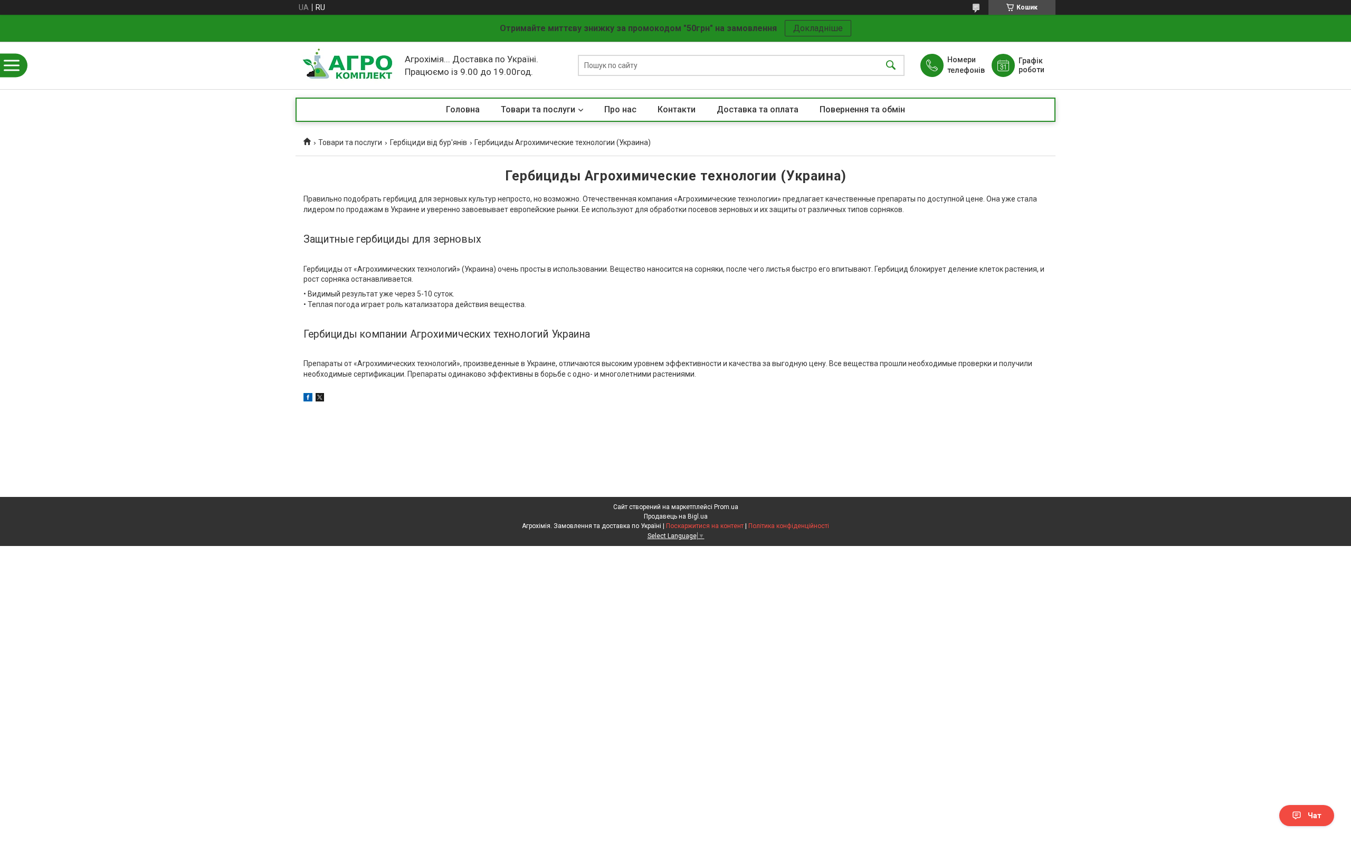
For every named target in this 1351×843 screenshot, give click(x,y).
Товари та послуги (538, 109)
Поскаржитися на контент (705, 526)
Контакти (677, 109)
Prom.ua (726, 507)
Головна (463, 109)
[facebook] (307, 399)
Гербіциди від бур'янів (428, 142)
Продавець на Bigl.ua (676, 516)
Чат (1314, 815)
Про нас (620, 109)
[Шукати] (890, 65)
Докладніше (818, 28)
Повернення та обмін (862, 109)
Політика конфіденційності (788, 526)
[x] (320, 399)
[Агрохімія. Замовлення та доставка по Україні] (347, 65)
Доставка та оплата (757, 109)
